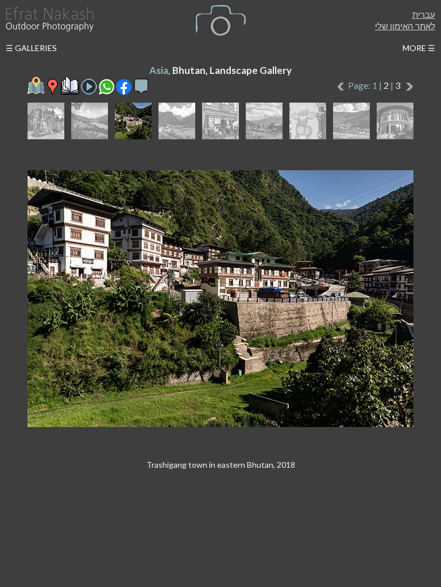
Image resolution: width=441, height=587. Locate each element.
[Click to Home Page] (49, 19)
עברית (423, 14)
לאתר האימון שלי (405, 26)
